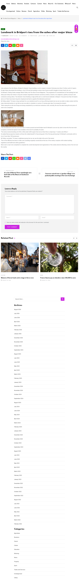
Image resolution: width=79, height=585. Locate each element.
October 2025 (18, 346)
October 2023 (18, 443)
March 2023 (17, 471)
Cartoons (33, 3)
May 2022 (17, 512)
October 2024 (18, 394)
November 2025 (18, 342)
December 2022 (18, 483)
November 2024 (18, 390)
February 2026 (18, 329)
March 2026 (17, 325)
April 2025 (17, 370)
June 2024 (17, 410)
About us (50, 3)
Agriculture (36, 11)
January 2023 (17, 479)
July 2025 (16, 358)
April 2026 (17, 321)
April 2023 (17, 467)
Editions (13, 3)
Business (24, 11)
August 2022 (17, 499)
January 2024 (17, 431)
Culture (18, 11)
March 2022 (17, 520)
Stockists (26, 3)
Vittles (43, 11)
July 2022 (16, 503)
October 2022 (18, 491)
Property (16, 561)
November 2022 (18, 487)
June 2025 (17, 362)
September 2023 (18, 447)
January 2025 (17, 382)
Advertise (20, 3)
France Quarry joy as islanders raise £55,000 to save (58, 278)
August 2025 (17, 354)
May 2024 (17, 414)
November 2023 (18, 439)
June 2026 (17, 317)
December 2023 (18, 435)
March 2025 (17, 374)
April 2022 (17, 516)
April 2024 (17, 418)
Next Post (70, 171)
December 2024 (18, 386)
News (45, 3)
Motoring (49, 11)
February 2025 (18, 378)
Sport (54, 11)
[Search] (77, 7)
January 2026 (17, 333)
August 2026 (17, 309)
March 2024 (17, 423)
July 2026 (16, 313)
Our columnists (59, 3)
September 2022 (18, 495)
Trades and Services (63, 11)
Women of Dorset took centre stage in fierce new (17, 278)
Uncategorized (10, 11)
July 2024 (16, 406)
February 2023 (18, 475)
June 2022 (17, 507)
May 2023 (17, 463)
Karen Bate (5, 35)
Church (30, 11)
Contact (39, 3)
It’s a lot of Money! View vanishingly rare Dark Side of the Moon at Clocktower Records (17, 174)
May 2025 (17, 366)
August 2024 (17, 402)
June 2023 (17, 459)
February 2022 (18, 524)
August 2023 (17, 451)
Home (8, 3)
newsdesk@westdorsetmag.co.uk (10, 39)
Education (16, 549)
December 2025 (18, 338)
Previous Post (10, 170)
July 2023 (16, 455)
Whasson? (68, 3)
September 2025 (18, 350)
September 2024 (18, 398)
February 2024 (18, 427)
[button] (73, 238)
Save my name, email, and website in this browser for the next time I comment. (28, 222)
